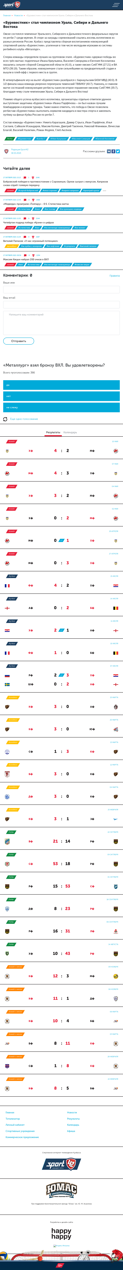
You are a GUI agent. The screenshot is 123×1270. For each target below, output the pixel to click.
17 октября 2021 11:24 (12, 237)
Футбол (12, 576)
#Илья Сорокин (50, 190)
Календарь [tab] (70, 432)
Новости (72, 1112)
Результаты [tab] (53, 432)
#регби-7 (41, 139)
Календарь (73, 1124)
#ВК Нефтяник (53, 246)
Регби (9, 139)
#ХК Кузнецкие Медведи (71, 209)
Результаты (73, 1118)
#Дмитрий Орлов (91, 190)
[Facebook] (113, 151)
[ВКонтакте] (109, 151)
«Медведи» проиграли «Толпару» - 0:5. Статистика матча (36, 204)
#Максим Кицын (82, 264)
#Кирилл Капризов (70, 190)
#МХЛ (37, 209)
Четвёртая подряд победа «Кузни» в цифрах (28, 222)
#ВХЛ (37, 228)
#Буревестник (24, 139)
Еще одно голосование (24, 418)
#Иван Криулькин (58, 139)
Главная (10, 1112)
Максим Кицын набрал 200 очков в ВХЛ (26, 259)
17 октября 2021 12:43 (12, 200)
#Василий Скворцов (81, 139)
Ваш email (9, 297)
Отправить (18, 341)
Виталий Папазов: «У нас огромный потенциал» (30, 241)
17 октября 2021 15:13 (12, 178)
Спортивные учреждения (20, 1131)
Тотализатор (13, 1118)
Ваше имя (9, 282)
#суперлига (69, 246)
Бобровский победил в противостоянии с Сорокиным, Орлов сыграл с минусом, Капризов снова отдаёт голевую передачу (55, 183)
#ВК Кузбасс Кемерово (31, 246)
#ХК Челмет (80, 228)
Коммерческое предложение (22, 1137)
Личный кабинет (15, 1124)
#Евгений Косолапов (104, 139)
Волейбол (11, 246)
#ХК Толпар (50, 209)
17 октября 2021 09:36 (12, 255)
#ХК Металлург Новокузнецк (57, 228)
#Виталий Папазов (88, 246)
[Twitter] (118, 151)
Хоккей (10, 190)
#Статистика (24, 209)
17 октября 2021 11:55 (12, 219)
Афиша (71, 1131)
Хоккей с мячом (15, 967)
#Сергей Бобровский (28, 190)
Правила (115, 275)
